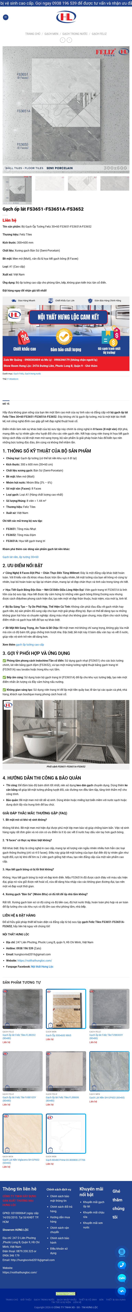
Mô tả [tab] (6, 404)
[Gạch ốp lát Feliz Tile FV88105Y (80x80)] (23, 1071)
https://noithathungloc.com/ (35, 960)
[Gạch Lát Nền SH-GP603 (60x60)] (109, 1071)
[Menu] (5, 17)
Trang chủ (32, 34)
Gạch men (51, 34)
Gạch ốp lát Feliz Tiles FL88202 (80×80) (19, 1037)
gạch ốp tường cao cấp (30, 644)
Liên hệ (9, 220)
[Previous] (9, 110)
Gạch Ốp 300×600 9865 (58, 1035)
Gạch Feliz (99, 34)
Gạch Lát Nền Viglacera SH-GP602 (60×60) (21, 1161)
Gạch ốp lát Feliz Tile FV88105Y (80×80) (19, 1099)
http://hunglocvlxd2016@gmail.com (33, 1260)
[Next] (122, 110)
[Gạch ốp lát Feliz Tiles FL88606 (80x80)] (66, 1071)
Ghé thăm (91, 366)
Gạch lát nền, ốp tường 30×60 (20, 557)
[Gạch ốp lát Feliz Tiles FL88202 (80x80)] (23, 1009)
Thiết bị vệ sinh (88, 1300)
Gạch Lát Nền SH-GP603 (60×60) (107, 1097)
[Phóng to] (7, 169)
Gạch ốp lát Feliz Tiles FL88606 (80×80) (62, 1099)
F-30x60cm (12, 379)
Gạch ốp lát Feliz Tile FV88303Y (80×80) (106, 1037)
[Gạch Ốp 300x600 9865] (66, 1009)
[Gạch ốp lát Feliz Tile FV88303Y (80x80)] (109, 1009)
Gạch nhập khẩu (67, 1300)
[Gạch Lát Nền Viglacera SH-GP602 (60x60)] (23, 1134)
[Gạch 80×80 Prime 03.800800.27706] (66, 1134)
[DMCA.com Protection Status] (66, 1293)
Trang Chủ (12, 1300)
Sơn (101, 1300)
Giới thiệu (26, 1300)
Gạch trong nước (74, 34)
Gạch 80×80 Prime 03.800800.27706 (65, 1160)
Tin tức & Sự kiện (61, 1302)
